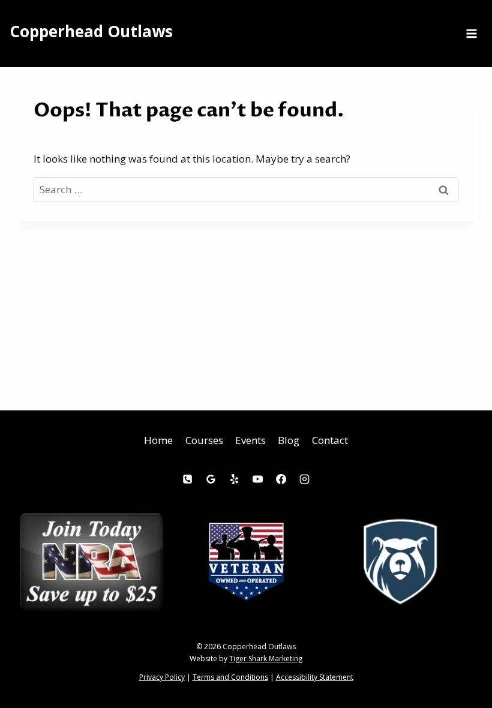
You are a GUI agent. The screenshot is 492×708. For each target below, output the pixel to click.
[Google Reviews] (210, 479)
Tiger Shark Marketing (265, 658)
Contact (330, 440)
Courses (204, 440)
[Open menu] (471, 33)
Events (250, 440)
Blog (288, 440)
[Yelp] (234, 479)
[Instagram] (305, 479)
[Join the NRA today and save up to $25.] (91, 562)
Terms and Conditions (230, 677)
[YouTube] (258, 479)
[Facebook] (281, 479)
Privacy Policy (162, 677)
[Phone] (187, 479)
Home (158, 440)
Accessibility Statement (314, 677)
